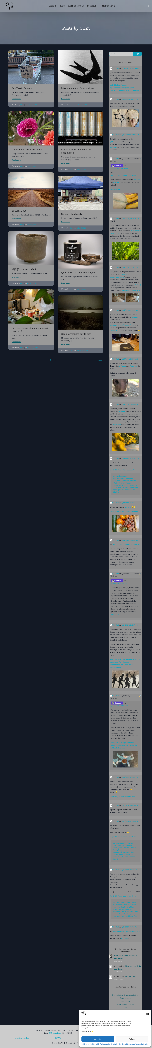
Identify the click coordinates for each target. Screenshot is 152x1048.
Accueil (52, 6)
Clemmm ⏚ (118, 166)
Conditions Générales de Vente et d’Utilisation (133, 1044)
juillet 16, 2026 (82, 105)
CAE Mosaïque (55, 1033)
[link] (148, 6)
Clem (22, 105)
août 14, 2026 (32, 105)
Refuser (132, 1039)
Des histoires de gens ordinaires (125, 995)
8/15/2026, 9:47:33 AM (129, 310)
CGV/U (58, 1038)
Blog (62, 6)
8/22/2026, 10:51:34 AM (130, 135)
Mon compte (108, 6)
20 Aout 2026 (130, 977)
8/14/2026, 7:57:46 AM (129, 503)
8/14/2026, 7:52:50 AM (129, 540)
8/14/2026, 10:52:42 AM (130, 458)
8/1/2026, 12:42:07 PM (129, 625)
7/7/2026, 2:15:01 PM (129, 870)
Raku (125, 1007)
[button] (147, 1014)
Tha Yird (115, 68)
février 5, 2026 (32, 348)
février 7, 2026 (32, 283)
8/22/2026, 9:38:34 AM (119, 168)
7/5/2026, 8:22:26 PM (129, 927)
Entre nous (125, 1001)
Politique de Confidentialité (90, 1044)
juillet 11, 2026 (32, 166)
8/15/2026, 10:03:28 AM (130, 219)
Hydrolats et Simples (125, 1004)
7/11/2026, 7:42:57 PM (129, 805)
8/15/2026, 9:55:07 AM (129, 267)
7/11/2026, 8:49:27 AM (129, 821)
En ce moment (125, 998)
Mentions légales (22, 1038)
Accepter (97, 1039)
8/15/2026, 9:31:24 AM (129, 404)
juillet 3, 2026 (81, 228)
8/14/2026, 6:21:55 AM (119, 583)
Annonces (125, 992)
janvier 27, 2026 (82, 350)
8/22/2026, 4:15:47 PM (129, 99)
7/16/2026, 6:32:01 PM (129, 777)
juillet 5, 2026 (32, 225)
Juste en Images (76, 6)
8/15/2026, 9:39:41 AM (129, 359)
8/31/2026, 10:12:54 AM (130, 68)
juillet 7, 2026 (81, 169)
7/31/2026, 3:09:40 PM (119, 706)
